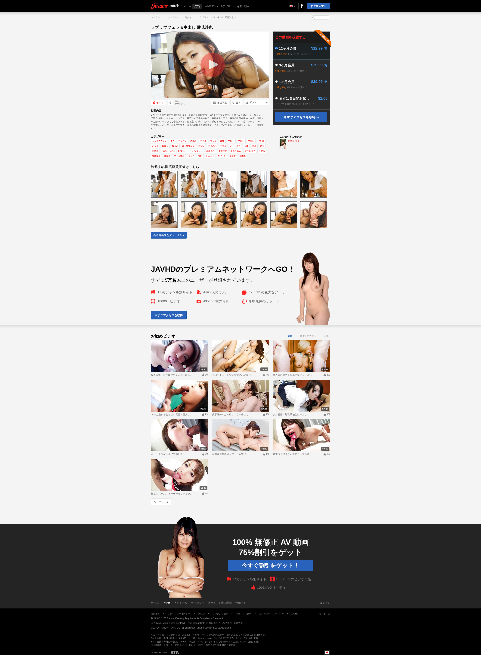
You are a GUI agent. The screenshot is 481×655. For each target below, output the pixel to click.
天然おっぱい (168, 151)
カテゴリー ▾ (227, 6)
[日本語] (292, 6)
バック (155, 146)
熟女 (262, 146)
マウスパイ (250, 151)
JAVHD (295, 613)
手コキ (223, 146)
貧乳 (200, 156)
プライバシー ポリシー (179, 613)
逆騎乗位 (156, 156)
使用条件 (155, 613)
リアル (262, 151)
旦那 (254, 146)
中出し (231, 141)
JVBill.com (156, 623)
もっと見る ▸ (161, 501)
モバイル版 (324, 613)
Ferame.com (165, 6)
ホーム (187, 6)
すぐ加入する (318, 6)
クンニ (261, 141)
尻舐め (193, 141)
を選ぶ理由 (243, 6)
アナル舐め (179, 156)
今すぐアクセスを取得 (300, 117)
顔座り (165, 146)
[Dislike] (170, 102)
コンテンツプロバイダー (271, 613)
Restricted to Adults (175, 652)
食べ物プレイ (188, 146)
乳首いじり (183, 151)
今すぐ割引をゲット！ (270, 565)
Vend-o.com (169, 623)
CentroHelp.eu (200, 623)
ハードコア (235, 146)
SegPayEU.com (184, 623)
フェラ (213, 141)
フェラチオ (156, 17)
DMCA (201, 613)
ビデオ (197, 6)
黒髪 (222, 141)
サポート (240, 602)
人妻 (246, 146)
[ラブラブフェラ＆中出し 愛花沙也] (210, 65)
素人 (172, 141)
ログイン (325, 602)
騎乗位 (167, 156)
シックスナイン (159, 141)
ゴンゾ (201, 146)
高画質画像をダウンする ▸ (168, 235)
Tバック (222, 156)
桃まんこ (210, 151)
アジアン (182, 141)
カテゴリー (197, 602)
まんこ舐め (236, 151)
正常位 (155, 151)
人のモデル (180, 602)
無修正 (232, 156)
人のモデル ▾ (211, 6)
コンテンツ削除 (220, 613)
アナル (203, 141)
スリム (191, 156)
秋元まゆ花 (293, 140)
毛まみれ (189, 17)
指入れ (175, 146)
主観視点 (223, 151)
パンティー (197, 151)
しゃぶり (210, 156)
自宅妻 (242, 156)
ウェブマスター (243, 613)
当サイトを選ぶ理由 (220, 602)
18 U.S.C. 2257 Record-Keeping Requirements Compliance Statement (187, 618)
